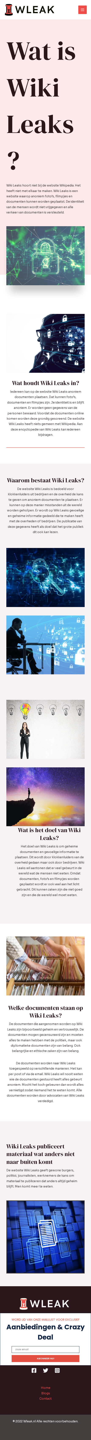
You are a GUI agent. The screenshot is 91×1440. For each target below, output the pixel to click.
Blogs (45, 1393)
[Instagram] (57, 1370)
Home (45, 1388)
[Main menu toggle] (82, 10)
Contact (45, 1398)
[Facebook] (34, 1370)
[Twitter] (45, 1370)
